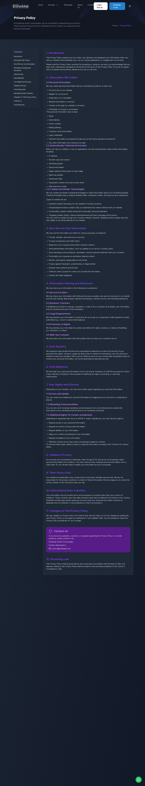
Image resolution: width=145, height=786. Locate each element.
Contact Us (18, 101)
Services (51, 5)
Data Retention (19, 78)
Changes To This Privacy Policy (25, 97)
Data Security (18, 74)
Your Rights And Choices (22, 82)
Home (40, 5)
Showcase (68, 5)
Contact (90, 5)
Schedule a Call (117, 6)
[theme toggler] (130, 6)
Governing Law (19, 105)
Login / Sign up (100, 6)
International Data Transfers (23, 93)
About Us (79, 6)
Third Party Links (20, 89)
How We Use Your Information (24, 64)
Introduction (18, 56)
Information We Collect (22, 60)
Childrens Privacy (20, 86)
